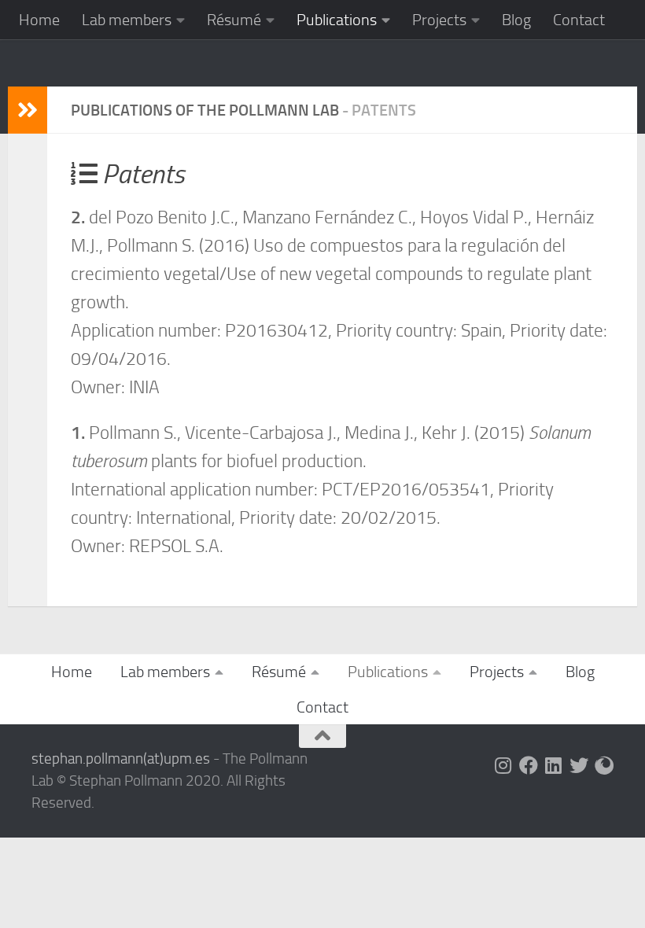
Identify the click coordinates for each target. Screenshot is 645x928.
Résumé (234, 19)
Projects (439, 19)
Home (39, 19)
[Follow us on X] (578, 765)
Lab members (126, 19)
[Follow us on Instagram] (503, 765)
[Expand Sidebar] (27, 110)
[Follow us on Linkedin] (553, 765)
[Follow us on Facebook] (528, 765)
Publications (337, 19)
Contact (579, 19)
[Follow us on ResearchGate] (604, 765)
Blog (516, 19)
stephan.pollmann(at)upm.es (120, 759)
